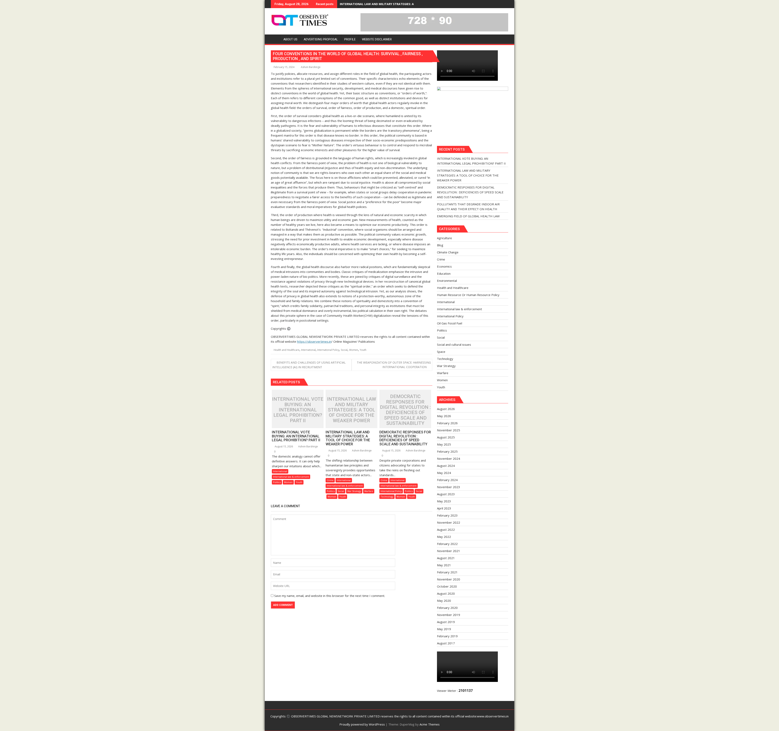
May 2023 (444, 501)
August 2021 (446, 558)
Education (444, 273)
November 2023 (448, 487)
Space (441, 352)
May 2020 (444, 601)
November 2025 (448, 430)
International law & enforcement (291, 476)
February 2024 (447, 480)
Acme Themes (430, 724)
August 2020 (446, 593)
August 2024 (446, 466)
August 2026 (446, 409)
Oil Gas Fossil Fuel (449, 323)
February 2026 (447, 423)
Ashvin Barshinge (311, 67)
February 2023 (447, 515)
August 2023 (446, 494)
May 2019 (444, 629)
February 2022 (447, 544)
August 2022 (446, 530)
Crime (330, 480)
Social (344, 350)
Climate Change (447, 252)
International (308, 350)
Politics (277, 482)
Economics (444, 266)
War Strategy (354, 491)
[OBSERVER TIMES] (274, 38)
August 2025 (446, 437)
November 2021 (448, 551)
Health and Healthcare (286, 350)
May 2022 (444, 537)
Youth (363, 350)
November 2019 (448, 615)
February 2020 (447, 608)
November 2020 (448, 579)
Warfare (368, 491)
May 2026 (444, 416)
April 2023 (444, 508)
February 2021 (447, 572)
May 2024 (444, 473)
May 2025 (444, 444)
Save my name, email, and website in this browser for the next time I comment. (329, 596)
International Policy (328, 350)
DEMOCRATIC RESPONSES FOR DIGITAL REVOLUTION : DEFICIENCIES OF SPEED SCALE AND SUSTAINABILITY (414, 4)
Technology (387, 496)
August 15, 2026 (283, 446)
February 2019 (447, 636)
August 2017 (446, 643)
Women (353, 350)
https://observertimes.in (314, 341)
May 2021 (444, 565)
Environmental (447, 281)
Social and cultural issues (454, 344)
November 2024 (448, 458)
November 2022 (448, 522)
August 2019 (446, 622)
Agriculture (444, 238)
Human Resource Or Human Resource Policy (468, 295)
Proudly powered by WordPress (362, 724)
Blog (440, 245)
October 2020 (447, 586)
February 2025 (447, 451)
